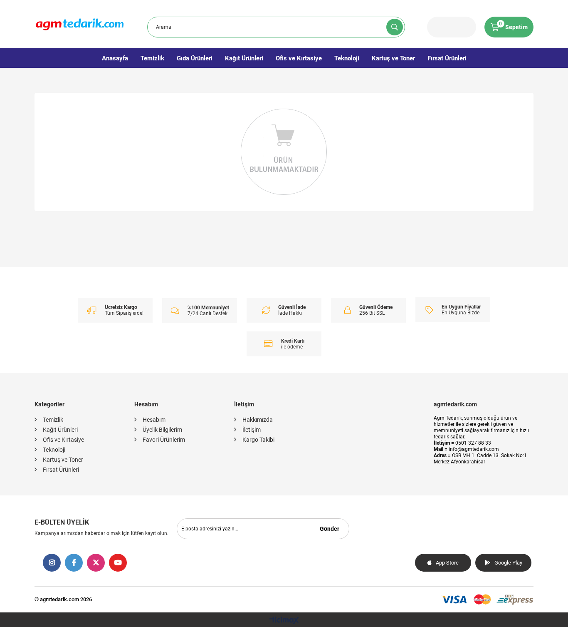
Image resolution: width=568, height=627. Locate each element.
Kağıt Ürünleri (244, 58)
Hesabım (154, 419)
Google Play (508, 563)
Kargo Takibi (258, 439)
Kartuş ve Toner (393, 58)
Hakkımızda (257, 419)
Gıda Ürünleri (194, 58)
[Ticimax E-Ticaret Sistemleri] (284, 621)
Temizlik (152, 58)
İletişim (251, 429)
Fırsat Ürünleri (447, 58)
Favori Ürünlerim (164, 439)
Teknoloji (346, 58)
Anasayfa (115, 58)
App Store (447, 563)
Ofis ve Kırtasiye (299, 58)
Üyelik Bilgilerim (162, 429)
